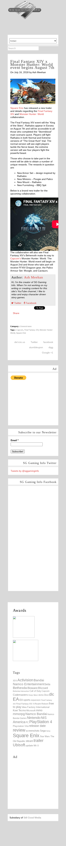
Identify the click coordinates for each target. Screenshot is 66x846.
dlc (51, 694)
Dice (46, 695)
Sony (48, 731)
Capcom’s (15, 258)
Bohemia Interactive (21, 691)
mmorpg (19, 714)
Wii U (36, 745)
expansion (35, 700)
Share (16, 313)
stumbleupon (36, 347)
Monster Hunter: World (31, 114)
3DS (15, 681)
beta (47, 684)
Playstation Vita (20, 726)
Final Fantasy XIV (31, 330)
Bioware (32, 688)
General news (26, 326)
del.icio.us (19, 342)
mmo (39, 710)
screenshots (32, 730)
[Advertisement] (36, 401)
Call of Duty (35, 691)
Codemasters (20, 694)
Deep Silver (33, 695)
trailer (38, 740)
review (19, 730)
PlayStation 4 (40, 722)
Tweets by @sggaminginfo (25, 471)
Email (14, 440)
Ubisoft (19, 745)
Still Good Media (32, 817)
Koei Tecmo (19, 710)
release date (37, 726)
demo (41, 695)
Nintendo (33, 718)
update (29, 745)
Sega (43, 730)
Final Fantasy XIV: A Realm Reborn (32, 704)
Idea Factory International (35, 707)
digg (51, 347)
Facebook (30, 303)
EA (16, 699)
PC (27, 722)
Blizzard (43, 687)
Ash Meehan (33, 277)
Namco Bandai (36, 714)
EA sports (24, 699)
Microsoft (31, 710)
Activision (25, 680)
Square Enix (16, 108)
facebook (48, 342)
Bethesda (20, 688)
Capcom (19, 330)
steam (29, 740)
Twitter (17, 303)
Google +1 (47, 352)
